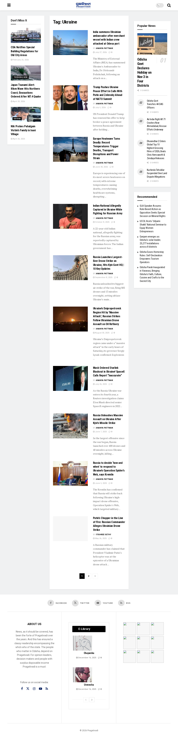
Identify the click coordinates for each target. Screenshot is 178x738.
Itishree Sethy (103, 534)
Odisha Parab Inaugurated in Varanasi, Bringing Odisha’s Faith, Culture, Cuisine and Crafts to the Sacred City (152, 274)
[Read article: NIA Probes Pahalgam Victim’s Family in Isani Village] (26, 114)
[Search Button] (169, 5)
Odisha (17, 119)
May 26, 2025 (101, 538)
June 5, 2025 (101, 483)
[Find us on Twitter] (27, 689)
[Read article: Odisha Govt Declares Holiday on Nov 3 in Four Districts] (152, 44)
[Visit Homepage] (83, 5)
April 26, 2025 (18, 139)
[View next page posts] (92, 699)
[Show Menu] (9, 5)
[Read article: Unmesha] (82, 674)
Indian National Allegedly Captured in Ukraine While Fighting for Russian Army (107, 209)
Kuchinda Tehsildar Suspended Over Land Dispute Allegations (157, 173)
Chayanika (89, 653)
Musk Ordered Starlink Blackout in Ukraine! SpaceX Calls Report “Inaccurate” (109, 371)
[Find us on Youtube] (40, 689)
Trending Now (21, 40)
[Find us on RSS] (47, 689)
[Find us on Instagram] (34, 689)
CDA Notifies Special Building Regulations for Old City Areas (24, 51)
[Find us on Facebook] (22, 689)
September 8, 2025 (103, 277)
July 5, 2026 (100, 107)
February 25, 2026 (20, 60)
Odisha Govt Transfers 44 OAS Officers (155, 104)
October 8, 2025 (102, 222)
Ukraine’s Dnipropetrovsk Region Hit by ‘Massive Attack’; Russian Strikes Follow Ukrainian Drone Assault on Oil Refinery (107, 316)
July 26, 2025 (101, 384)
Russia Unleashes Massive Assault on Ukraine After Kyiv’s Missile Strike (108, 419)
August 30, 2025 (102, 333)
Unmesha (89, 684)
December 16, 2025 (87, 658)
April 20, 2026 (18, 101)
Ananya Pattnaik (104, 48)
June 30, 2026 (101, 167)
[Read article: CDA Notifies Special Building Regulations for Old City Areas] (26, 35)
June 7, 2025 (101, 432)
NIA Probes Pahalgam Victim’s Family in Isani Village (23, 130)
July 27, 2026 (101, 52)
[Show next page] (95, 576)
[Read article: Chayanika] (82, 643)
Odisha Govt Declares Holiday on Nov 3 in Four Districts (144, 72)
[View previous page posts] (85, 699)
